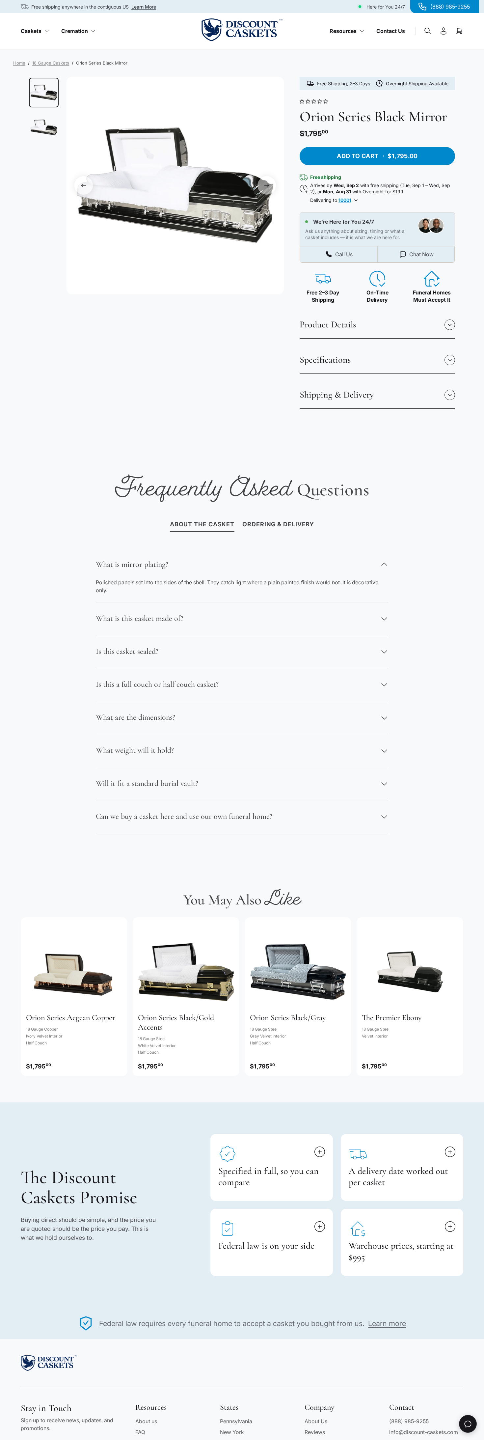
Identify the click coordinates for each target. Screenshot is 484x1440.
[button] (314, 101)
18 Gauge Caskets (50, 63)
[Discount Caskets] (242, 29)
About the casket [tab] (202, 524)
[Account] (443, 31)
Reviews (315, 1432)
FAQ (140, 1432)
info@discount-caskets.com (423, 1432)
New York (232, 1432)
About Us (316, 1421)
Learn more (387, 1323)
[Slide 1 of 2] (44, 92)
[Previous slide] (83, 185)
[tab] (278, 524)
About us (146, 1421)
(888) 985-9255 (409, 1421)
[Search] (428, 31)
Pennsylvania (236, 1421)
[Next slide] (266, 185)
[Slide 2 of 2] (44, 127)
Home (19, 63)
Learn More (143, 7)
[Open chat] (468, 1424)
